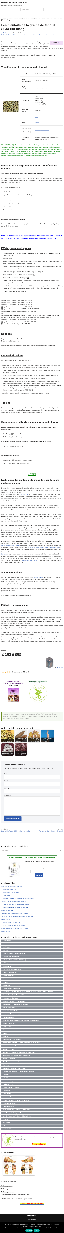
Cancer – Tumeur (8, 979)
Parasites (5, 1077)
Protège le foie (8, 1084)
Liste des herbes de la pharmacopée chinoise (14, 928)
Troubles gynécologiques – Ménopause (15, 1113)
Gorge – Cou (7, 1026)
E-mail (6, 781)
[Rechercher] (42, 9)
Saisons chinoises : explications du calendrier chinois (18, 898)
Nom (5, 774)
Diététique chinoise (7, 910)
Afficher (60, 42)
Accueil (10, 18)
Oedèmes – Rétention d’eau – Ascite (14, 1068)
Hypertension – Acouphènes (12, 1039)
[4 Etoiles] (7, 672)
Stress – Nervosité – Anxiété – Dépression (16, 1100)
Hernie (5, 1030)
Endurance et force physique (12, 1014)
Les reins (4, 554)
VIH (4, 1125)
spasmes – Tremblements (11, 1097)
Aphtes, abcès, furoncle (10, 963)
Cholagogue (6, 985)
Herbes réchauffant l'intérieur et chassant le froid (41, 34)
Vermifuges (6, 1122)
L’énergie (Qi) (6, 895)
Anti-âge (5, 950)
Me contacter (32, 1219)
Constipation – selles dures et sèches (15, 995)
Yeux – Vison (7, 1129)
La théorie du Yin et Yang (9, 889)
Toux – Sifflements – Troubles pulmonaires (16, 1109)
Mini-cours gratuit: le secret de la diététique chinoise (17, 916)
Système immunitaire (9, 1103)
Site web (6, 788)
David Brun (6, 32)
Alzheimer (6, 944)
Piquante (37, 122)
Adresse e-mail (39, 869)
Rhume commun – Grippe (11, 1087)
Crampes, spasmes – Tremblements (14, 1001)
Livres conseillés (6, 931)
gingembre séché (39, 577)
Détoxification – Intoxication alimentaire (15, 1004)
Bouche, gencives (8, 975)
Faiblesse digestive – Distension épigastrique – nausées (21, 1020)
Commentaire (8, 795)
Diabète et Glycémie (9, 1007)
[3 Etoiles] (6, 672)
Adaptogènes (7, 940)
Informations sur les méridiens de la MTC (14, 901)
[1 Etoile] (2, 672)
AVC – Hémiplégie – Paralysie (12, 969)
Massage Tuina (5, 919)
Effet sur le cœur (8, 1017)
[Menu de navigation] (61, 3)
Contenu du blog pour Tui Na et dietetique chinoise (27, 18)
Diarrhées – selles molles (10, 1011)
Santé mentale (7, 1093)
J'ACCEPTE (29, 1230)
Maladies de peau (8, 1049)
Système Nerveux (8, 1106)
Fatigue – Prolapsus (9, 1023)
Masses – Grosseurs (9, 1058)
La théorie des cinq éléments (10, 892)
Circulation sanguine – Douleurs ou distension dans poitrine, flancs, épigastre (28, 991)
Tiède (36, 117)
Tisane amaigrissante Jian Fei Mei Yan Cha (15, 913)
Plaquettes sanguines (9, 1081)
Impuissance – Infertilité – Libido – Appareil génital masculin (21, 1042)
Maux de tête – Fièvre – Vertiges (13, 1062)
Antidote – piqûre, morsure (11, 956)
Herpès (5, 1033)
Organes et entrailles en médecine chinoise (15, 907)
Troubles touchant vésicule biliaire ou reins (17, 1116)
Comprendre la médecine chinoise (11, 886)
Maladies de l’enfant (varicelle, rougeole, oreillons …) (20, 1052)
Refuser (36, 1230)
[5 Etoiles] (9, 672)
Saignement (6, 1090)
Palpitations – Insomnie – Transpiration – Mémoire (18, 1071)
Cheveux (5, 982)
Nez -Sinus (6, 1065)
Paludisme (6, 1074)
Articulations (7, 966)
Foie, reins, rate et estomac (42, 130)
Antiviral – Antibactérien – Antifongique (15, 960)
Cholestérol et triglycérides (11, 988)
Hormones (6, 1036)
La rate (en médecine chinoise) (10, 545)
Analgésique (7, 947)
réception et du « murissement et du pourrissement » (43, 547)
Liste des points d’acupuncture (11, 922)
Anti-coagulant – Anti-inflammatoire (14, 953)
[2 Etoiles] (4, 672)
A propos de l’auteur (32, 1222)
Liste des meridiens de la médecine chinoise (16, 904)
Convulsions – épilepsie (10, 998)
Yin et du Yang (24, 494)
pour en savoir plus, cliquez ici (30, 560)
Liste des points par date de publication (13, 925)
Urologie (5, 1119)
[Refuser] (62, 1228)
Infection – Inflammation (10, 1046)
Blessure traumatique (9, 972)
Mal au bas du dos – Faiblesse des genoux (16, 1055)
